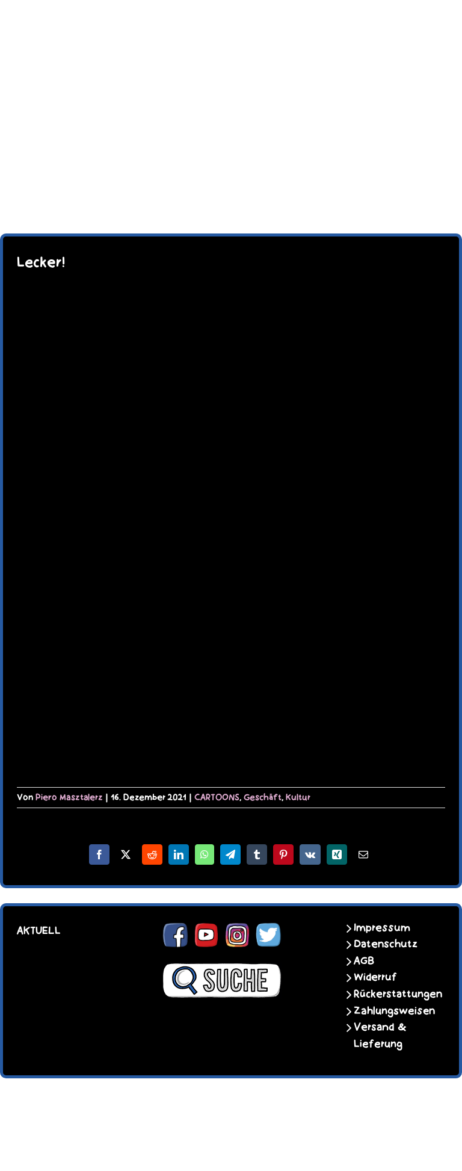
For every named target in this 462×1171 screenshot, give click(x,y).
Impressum (382, 928)
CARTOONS (216, 797)
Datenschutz (385, 944)
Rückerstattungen (390, 994)
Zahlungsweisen (390, 1011)
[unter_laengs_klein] (231, 160)
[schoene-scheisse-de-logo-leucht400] (231, 19)
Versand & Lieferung (380, 1036)
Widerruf (375, 977)
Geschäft (263, 797)
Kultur (298, 797)
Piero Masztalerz (69, 797)
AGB (364, 961)
